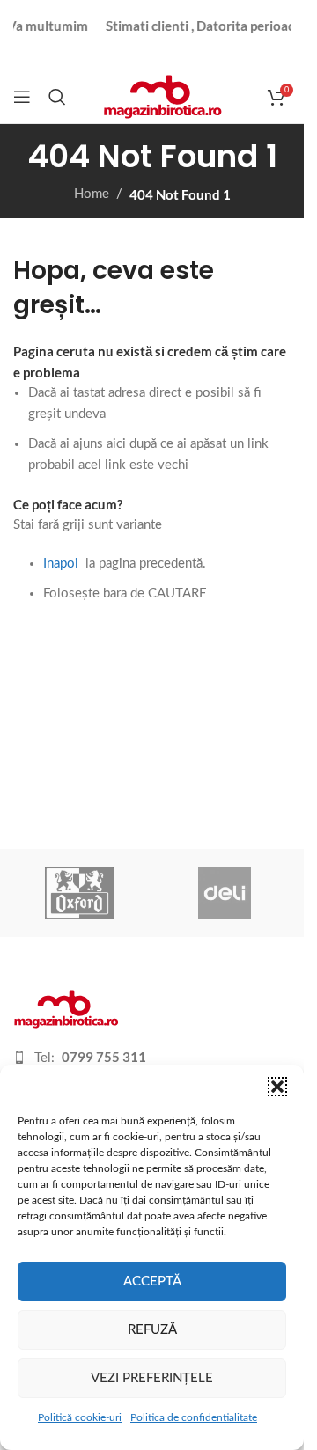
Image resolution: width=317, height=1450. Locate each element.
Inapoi (60, 563)
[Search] (57, 96)
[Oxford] (79, 893)
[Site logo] (162, 96)
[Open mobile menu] (22, 96)
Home (91, 194)
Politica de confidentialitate (193, 1417)
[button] (277, 1086)
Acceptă (152, 1281)
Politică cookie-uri (80, 1417)
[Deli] (225, 893)
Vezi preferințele (152, 1378)
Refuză (152, 1329)
